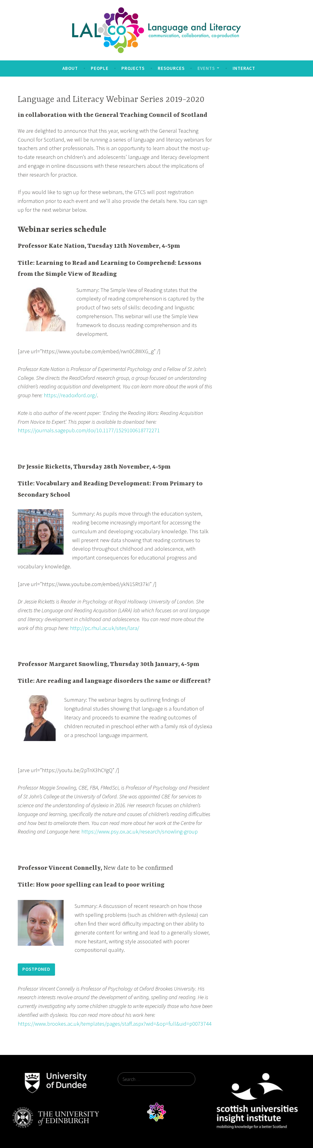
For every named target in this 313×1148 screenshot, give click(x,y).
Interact (244, 68)
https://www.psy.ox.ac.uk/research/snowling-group (139, 831)
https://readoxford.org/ (70, 395)
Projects (133, 68)
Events (206, 68)
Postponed (36, 969)
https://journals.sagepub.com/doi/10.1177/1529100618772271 (89, 430)
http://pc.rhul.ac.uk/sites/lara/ (104, 628)
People (100, 68)
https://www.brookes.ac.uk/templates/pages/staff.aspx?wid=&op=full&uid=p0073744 (115, 1023)
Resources (171, 68)
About (70, 68)
